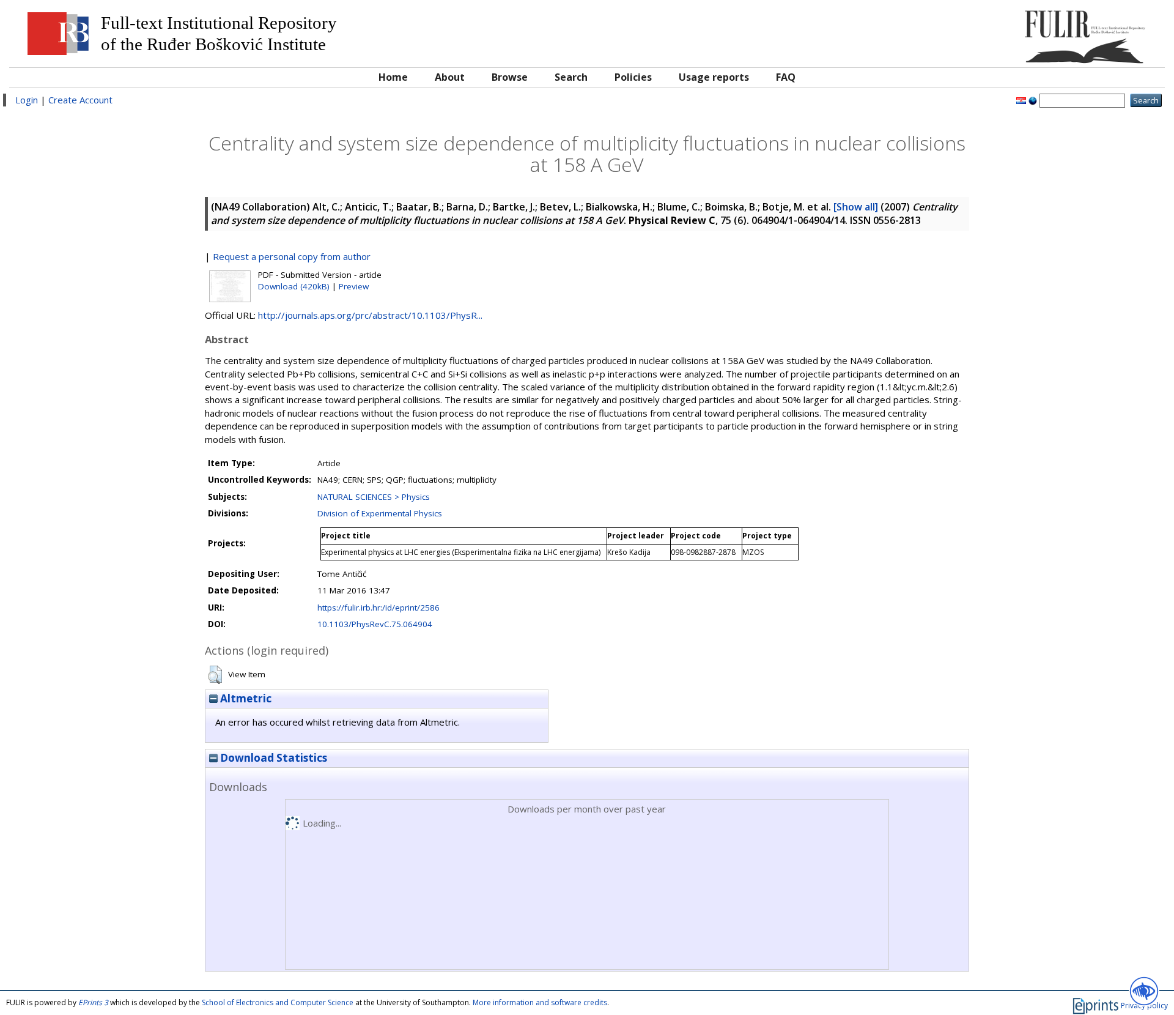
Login (26, 100)
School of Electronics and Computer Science (277, 1002)
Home (393, 77)
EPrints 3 (93, 1002)
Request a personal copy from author (292, 256)
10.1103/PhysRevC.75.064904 (374, 624)
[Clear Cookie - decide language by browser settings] (1032, 100)
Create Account (80, 100)
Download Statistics (272, 758)
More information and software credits (540, 1002)
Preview (354, 286)
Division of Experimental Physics (379, 513)
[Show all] (855, 207)
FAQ (786, 77)
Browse (510, 77)
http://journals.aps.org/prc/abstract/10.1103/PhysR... (370, 315)
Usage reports (714, 77)
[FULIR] (1013, 32)
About (450, 77)
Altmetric (244, 698)
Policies (633, 77)
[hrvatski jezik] (1021, 100)
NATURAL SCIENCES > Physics (373, 496)
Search (571, 77)
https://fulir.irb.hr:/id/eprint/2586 (378, 607)
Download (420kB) (294, 286)
